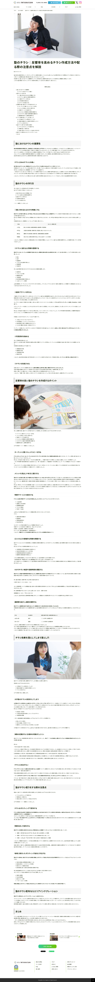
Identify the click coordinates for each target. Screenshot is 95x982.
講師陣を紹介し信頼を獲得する (26, 115)
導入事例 (53, 7)
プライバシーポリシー (72, 969)
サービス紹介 (28, 7)
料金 (42, 7)
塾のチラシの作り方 (21, 93)
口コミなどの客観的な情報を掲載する (28, 112)
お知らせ (53, 964)
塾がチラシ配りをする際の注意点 (24, 125)
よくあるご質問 (78, 7)
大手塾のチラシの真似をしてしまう (27, 119)
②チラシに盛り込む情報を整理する (27, 97)
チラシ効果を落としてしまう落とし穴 (25, 117)
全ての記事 (20, 10)
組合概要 (69, 964)
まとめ (18, 134)
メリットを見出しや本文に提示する (27, 108)
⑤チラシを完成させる (24, 102)
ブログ (66, 7)
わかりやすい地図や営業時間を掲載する (28, 113)
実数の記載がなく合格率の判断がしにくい (28, 121)
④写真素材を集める (24, 101)
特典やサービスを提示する (25, 110)
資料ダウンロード (69, 2)
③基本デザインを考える (24, 99)
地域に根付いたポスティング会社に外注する (29, 130)
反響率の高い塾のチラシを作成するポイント (27, 104)
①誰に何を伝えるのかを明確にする (27, 95)
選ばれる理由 (16, 7)
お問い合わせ (55, 2)
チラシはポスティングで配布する (26, 126)
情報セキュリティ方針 (72, 966)
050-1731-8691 (42, 2)
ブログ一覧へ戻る (47, 946)
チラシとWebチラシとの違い (25, 91)
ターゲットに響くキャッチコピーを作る (28, 106)
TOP (15, 10)
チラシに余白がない (23, 123)
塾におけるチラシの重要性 (23, 89)
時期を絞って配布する (24, 128)
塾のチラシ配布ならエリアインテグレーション (27, 132)
